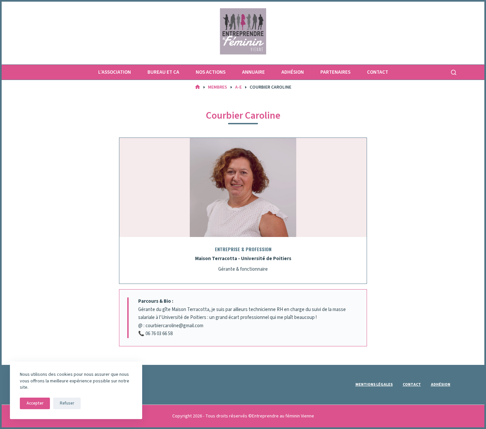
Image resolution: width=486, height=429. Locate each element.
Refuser (67, 403)
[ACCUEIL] (197, 87)
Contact (377, 72)
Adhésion (292, 72)
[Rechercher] (453, 72)
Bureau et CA (163, 72)
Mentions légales (374, 384)
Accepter (34, 403)
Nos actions (210, 72)
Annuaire (253, 72)
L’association (114, 72)
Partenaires (335, 72)
